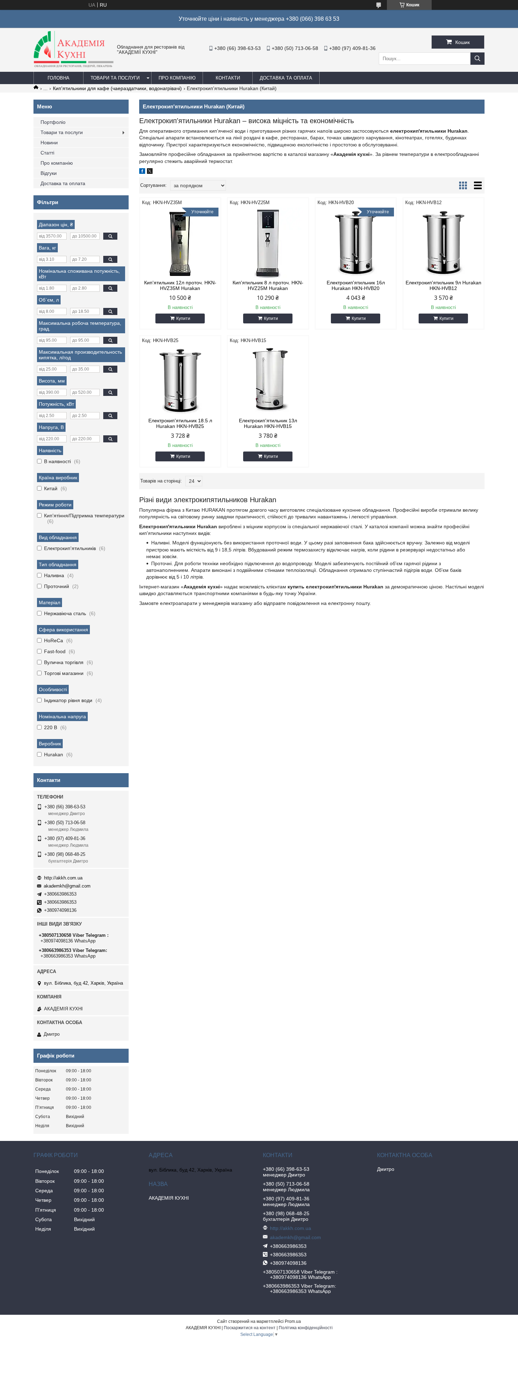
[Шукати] (477, 58)
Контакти (228, 78)
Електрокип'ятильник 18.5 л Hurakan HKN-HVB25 (180, 423)
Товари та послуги (115, 78)
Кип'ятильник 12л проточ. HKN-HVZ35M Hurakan (180, 285)
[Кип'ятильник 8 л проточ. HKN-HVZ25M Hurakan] (268, 243)
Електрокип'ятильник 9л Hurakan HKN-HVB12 (443, 285)
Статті (47, 153)
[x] (150, 172)
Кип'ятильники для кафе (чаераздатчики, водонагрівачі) (117, 88)
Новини (49, 142)
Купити (183, 318)
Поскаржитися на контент (250, 1327)
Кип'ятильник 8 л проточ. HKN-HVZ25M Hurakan (268, 285)
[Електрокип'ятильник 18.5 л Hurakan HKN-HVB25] (180, 381)
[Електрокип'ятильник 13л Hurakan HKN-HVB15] (268, 381)
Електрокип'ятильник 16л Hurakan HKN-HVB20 (356, 285)
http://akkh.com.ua (63, 877)
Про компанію (177, 78)
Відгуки (49, 173)
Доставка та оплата (286, 78)
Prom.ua (293, 1321)
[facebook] (142, 172)
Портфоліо (53, 122)
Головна (58, 78)
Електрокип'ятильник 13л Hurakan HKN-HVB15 (268, 423)
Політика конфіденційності (306, 1327)
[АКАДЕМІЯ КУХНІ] (73, 66)
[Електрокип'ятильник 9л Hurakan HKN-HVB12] (443, 243)
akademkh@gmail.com (67, 886)
